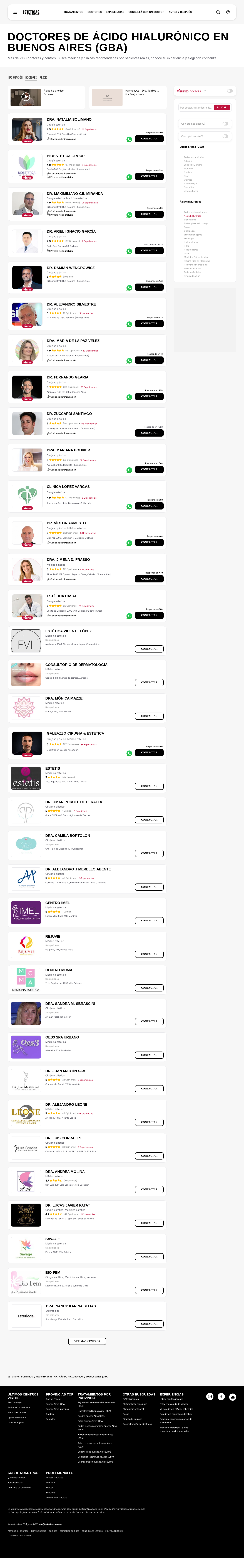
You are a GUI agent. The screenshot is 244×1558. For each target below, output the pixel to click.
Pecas (126, 1414)
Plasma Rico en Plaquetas (197, 261)
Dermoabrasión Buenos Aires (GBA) (95, 1461)
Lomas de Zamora (193, 164)
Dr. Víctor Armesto (66, 523)
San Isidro (189, 187)
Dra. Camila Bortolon (67, 836)
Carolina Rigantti (16, 1422)
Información (15, 77)
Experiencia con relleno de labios (176, 1414)
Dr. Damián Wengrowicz (71, 268)
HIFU (186, 246)
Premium (50, 1482)
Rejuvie (52, 936)
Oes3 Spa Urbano (62, 1037)
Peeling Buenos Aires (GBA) (91, 1416)
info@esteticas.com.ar (51, 1524)
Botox (187, 227)
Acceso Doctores (54, 1477)
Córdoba (50, 1414)
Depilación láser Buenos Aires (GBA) (96, 1456)
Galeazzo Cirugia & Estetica (75, 733)
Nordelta (188, 172)
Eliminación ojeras (193, 234)
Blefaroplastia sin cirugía (196, 223)
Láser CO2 (189, 253)
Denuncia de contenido (19, 1487)
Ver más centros (87, 1341)
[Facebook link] (221, 1398)
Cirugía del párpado (132, 1419)
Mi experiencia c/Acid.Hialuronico (176, 1409)
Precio (44, 77)
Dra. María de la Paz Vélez (73, 341)
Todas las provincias (194, 157)
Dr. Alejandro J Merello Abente (78, 869)
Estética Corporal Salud (19, 1407)
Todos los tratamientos (195, 212)
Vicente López (191, 191)
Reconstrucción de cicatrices (137, 1424)
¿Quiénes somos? (16, 1477)
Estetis (52, 768)
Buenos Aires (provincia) (58, 1409)
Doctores (31, 77)
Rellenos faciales (192, 272)
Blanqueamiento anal (133, 1409)
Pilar (186, 176)
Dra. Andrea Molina (65, 1172)
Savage (52, 1239)
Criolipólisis (189, 231)
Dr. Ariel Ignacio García (71, 231)
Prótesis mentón (131, 1399)
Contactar (149, 138)
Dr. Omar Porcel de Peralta (73, 802)
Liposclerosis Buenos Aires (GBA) (94, 1411)
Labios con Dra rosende (171, 1399)
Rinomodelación (192, 276)
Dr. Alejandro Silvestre (71, 304)
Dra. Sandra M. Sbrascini (70, 1004)
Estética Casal (62, 596)
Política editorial (114, 1531)
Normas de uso (38, 1531)
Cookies (53, 1531)
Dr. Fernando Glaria (67, 377)
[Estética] (31, 12)
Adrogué (188, 161)
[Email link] (232, 1397)
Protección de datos (18, 1531)
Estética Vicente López (68, 631)
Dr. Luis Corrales (63, 1138)
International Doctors (56, 1497)
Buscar (222, 107)
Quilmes (188, 179)
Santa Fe (50, 1419)
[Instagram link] (209, 1398)
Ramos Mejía (190, 183)
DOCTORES (95, 12)
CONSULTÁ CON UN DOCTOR (146, 12)
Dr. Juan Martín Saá (65, 1071)
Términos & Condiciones (19, 1536)
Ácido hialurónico (192, 216)
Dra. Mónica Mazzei (64, 698)
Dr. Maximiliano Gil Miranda (75, 194)
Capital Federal (53, 1399)
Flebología (189, 238)
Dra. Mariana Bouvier (68, 450)
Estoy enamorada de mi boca (174, 1404)
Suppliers (50, 1492)
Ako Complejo (14, 1402)
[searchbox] (197, 107)
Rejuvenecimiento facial (196, 264)
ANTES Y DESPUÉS (180, 12)
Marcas (49, 1487)
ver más (91, 1277)
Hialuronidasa (191, 242)
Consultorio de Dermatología (76, 665)
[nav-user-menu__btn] (228, 12)
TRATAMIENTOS (73, 12)
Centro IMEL (57, 903)
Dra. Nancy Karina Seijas (71, 1306)
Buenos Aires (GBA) (55, 1404)
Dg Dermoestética (17, 1417)
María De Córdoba (17, 1412)
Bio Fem (52, 1272)
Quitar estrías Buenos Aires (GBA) (94, 1451)
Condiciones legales (92, 1531)
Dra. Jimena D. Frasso (68, 560)
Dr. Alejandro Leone (66, 1104)
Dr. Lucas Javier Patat (67, 1205)
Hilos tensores (191, 249)
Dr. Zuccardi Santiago (69, 414)
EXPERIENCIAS (115, 12)
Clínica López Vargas (68, 487)
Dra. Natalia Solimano (69, 119)
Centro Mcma (58, 970)
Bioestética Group (65, 156)
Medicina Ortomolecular (196, 257)
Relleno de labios (192, 268)
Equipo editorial (15, 1482)
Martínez (188, 168)
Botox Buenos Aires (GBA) (90, 1421)
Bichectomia (190, 219)
